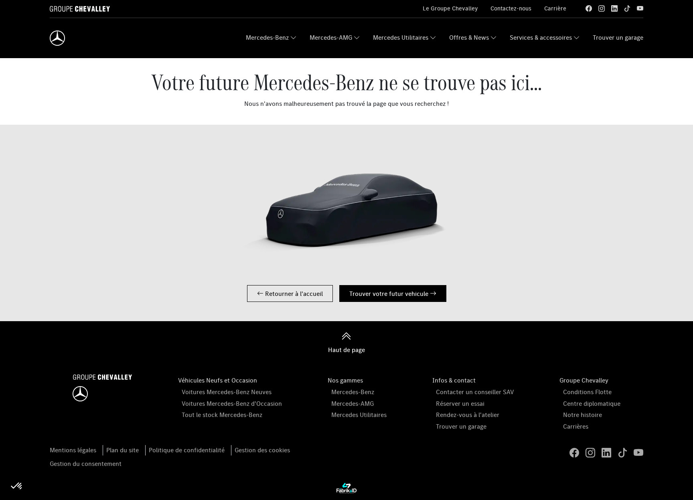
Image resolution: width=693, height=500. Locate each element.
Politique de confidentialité (187, 450)
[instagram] (601, 8)
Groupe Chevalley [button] (583, 380)
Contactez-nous (510, 8)
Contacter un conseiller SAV (475, 392)
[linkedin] (614, 8)
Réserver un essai (460, 403)
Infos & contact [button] (454, 380)
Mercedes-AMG (331, 37)
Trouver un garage (618, 37)
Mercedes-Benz (267, 37)
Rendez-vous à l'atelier (467, 415)
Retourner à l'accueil (293, 293)
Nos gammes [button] (345, 380)
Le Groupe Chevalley (450, 8)
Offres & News (469, 37)
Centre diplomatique (591, 403)
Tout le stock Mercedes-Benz (222, 415)
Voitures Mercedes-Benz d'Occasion (232, 403)
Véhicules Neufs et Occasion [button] (217, 380)
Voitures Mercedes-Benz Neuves (227, 392)
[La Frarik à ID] (346, 488)
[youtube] (640, 8)
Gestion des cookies (262, 450)
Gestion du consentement (86, 464)
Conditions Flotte (587, 392)
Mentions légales (73, 450)
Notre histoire (582, 415)
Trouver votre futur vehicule (389, 293)
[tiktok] (627, 8)
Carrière (555, 8)
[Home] (57, 38)
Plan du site (122, 450)
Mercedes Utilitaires (400, 37)
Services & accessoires (541, 37)
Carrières (575, 426)
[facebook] (589, 8)
